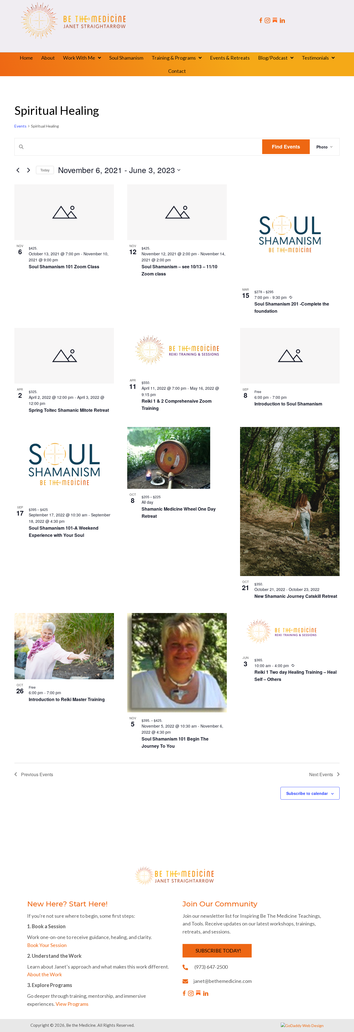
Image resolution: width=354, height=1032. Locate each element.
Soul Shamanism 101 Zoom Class (64, 266)
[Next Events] (28, 170)
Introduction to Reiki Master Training (67, 699)
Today (45, 170)
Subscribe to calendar (307, 793)
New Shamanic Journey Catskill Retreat (295, 596)
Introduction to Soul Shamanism (288, 403)
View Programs (72, 1004)
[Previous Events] (17, 170)
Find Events (286, 146)
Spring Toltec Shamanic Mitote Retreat (69, 410)
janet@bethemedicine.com (223, 981)
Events (20, 126)
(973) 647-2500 (211, 967)
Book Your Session (47, 945)
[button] (217, 950)
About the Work (44, 974)
